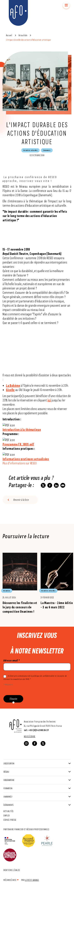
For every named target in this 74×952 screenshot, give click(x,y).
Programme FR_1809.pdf (18, 444)
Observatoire (8, 780)
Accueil (9, 35)
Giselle (10, 390)
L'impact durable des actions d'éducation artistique (28, 39)
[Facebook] (34, 743)
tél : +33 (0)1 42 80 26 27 (36, 730)
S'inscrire (13, 698)
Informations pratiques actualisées (26, 459)
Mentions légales (11, 870)
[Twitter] (43, 743)
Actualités (23, 35)
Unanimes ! (7, 796)
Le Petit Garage (32, 879)
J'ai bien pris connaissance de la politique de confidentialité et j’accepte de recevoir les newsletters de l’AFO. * (35, 677)
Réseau (6, 771)
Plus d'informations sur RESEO (20, 463)
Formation (7, 788)
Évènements (8, 804)
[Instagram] (26, 743)
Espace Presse (9, 819)
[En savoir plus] (20, 583)
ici (49, 400)
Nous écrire (29, 736)
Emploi (6, 815)
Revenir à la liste (21, 499)
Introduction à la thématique (22, 429)
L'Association (8, 763)
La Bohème (13, 385)
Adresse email (11, 660)
